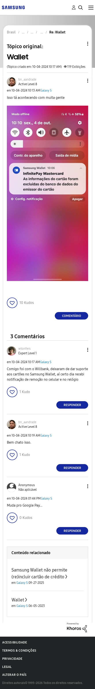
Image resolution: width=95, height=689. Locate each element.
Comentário (71, 316)
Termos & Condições (19, 650)
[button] (80, 80)
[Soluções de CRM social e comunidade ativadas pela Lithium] (77, 627)
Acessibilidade (14, 642)
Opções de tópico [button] (80, 43)
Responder (72, 405)
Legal (7, 667)
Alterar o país (14, 675)
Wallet (17, 600)
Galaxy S (46, 90)
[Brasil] (13, 7)
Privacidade (12, 659)
